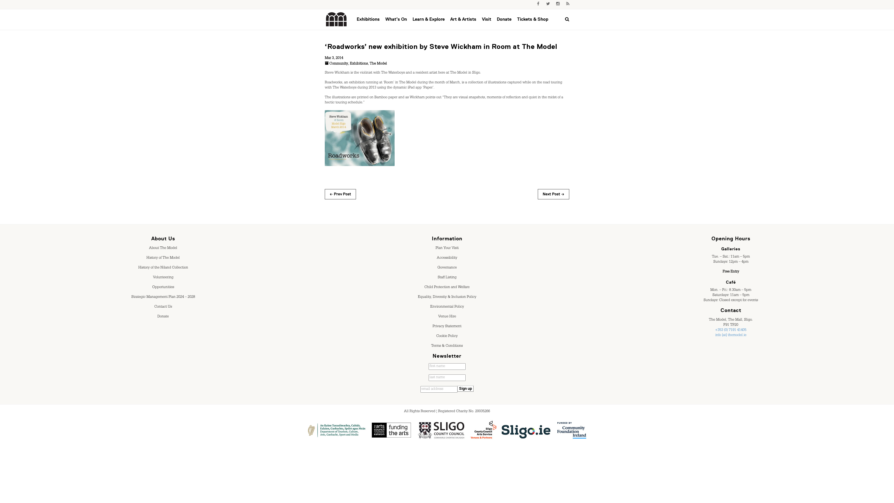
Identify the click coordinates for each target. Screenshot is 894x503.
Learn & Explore (429, 19)
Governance (447, 268)
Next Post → (553, 194)
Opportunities (163, 287)
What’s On (396, 19)
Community (338, 64)
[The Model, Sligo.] (336, 19)
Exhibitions (368, 19)
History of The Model (163, 258)
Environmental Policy (447, 307)
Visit (486, 19)
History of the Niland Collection (163, 268)
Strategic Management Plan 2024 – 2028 (163, 297)
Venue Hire (447, 317)
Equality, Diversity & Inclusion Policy (447, 297)
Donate (504, 19)
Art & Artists (463, 19)
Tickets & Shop (532, 19)
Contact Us (163, 307)
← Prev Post (340, 194)
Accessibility (447, 258)
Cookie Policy (447, 336)
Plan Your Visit (447, 248)
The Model (378, 64)
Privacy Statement (447, 327)
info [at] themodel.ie (730, 335)
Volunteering (163, 278)
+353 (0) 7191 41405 (730, 330)
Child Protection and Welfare (447, 287)
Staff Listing (447, 278)
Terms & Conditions (447, 346)
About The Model (163, 248)
